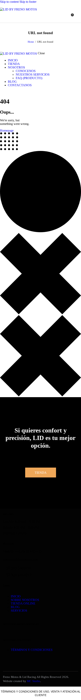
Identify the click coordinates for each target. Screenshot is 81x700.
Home (31, 41)
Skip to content (9, 1)
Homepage (7, 130)
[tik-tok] (1, 92)
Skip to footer (27, 1)
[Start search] (78, 16)
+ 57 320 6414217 (17, 575)
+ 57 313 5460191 (17, 568)
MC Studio (33, 681)
